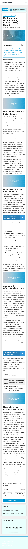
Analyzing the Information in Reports (13, 52)
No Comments (17, 27)
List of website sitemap (7, 541)
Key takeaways (9, 47)
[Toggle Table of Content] (22, 45)
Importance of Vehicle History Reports (13, 50)
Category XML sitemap (7, 543)
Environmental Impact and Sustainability (13, 513)
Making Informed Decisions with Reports (11, 55)
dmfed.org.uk (7, 3)
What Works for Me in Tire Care (14, 523)
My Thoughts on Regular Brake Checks (15, 9)
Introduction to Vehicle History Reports (13, 48)
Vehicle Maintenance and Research (9, 15)
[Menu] (25, 2)
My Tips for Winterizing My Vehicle (14, 527)
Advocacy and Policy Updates (10, 510)
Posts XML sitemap (7, 545)
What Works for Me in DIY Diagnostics (14, 531)
